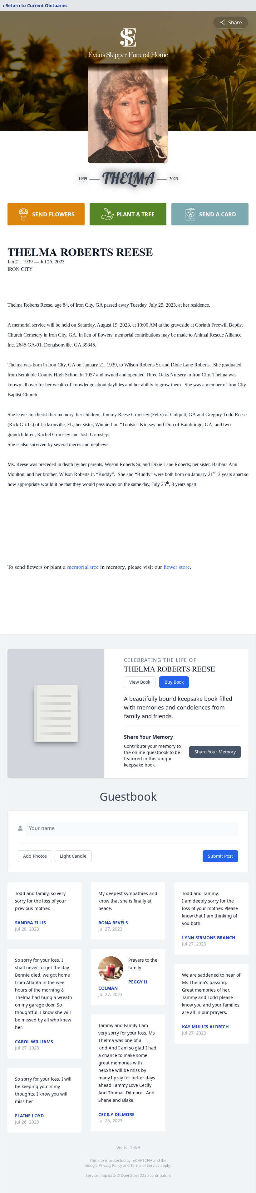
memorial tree (83, 566)
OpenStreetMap (135, 1175)
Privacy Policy (110, 1165)
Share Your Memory (215, 752)
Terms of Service (145, 1165)
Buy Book (174, 682)
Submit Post (220, 856)
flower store (177, 566)
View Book (139, 682)
